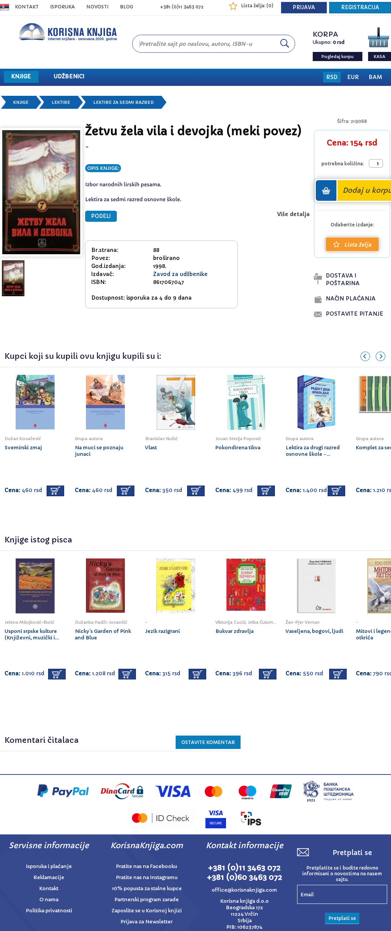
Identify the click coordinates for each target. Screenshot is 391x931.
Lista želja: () (257, 5)
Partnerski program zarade (147, 899)
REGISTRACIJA (360, 7)
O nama (48, 899)
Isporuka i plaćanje (49, 866)
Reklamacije (49, 877)
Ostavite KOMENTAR (208, 742)
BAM (375, 77)
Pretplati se (342, 918)
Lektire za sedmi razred (123, 102)
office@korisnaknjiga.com (244, 890)
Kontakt (27, 7)
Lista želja (357, 244)
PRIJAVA (304, 7)
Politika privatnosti (49, 910)
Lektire (61, 102)
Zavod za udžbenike (180, 274)
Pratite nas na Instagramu (147, 877)
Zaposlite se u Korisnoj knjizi (146, 910)
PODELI (101, 216)
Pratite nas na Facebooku (146, 866)
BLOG (126, 7)
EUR (353, 77)
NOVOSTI (97, 7)
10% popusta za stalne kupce (147, 888)
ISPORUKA (62, 7)
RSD (332, 77)
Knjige (21, 102)
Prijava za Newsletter (147, 921)
